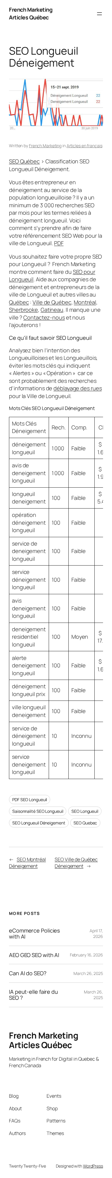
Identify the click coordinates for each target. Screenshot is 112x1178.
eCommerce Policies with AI (34, 933)
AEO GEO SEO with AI (34, 955)
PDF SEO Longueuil (29, 799)
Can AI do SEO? (28, 973)
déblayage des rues (77, 388)
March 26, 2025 (88, 973)
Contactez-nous (44, 317)
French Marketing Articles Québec (30, 13)
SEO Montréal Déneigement (27, 863)
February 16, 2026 (86, 955)
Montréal (85, 302)
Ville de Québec (52, 302)
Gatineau (52, 309)
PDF (59, 243)
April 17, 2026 (96, 933)
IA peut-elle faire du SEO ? (33, 995)
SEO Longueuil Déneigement (38, 823)
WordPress (93, 1166)
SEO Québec (24, 161)
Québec (19, 302)
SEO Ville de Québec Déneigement (76, 863)
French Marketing (45, 145)
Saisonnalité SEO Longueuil (37, 811)
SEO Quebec (85, 823)
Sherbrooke (23, 309)
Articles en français (84, 145)
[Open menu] (99, 13)
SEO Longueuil (84, 811)
